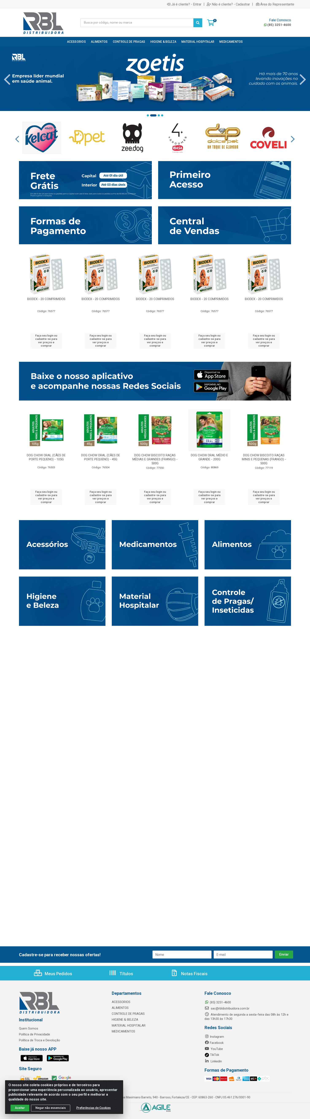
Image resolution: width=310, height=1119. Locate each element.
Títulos (126, 973)
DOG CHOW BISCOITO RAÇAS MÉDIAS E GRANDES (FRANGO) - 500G (155, 459)
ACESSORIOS (121, 1002)
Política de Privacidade (34, 1034)
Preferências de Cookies (93, 1108)
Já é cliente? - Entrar (186, 4)
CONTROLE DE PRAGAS (128, 1014)
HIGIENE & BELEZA (125, 1020)
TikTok (214, 1055)
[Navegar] (7, 79)
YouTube (216, 1049)
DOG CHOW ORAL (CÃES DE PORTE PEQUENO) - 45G (100, 457)
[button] (148, 115)
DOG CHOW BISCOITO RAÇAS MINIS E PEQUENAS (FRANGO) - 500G (264, 459)
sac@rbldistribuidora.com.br (229, 1008)
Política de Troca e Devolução (39, 1040)
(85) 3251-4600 (279, 25)
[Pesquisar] (197, 22)
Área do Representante (277, 4)
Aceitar (20, 1108)
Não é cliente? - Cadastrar (231, 4)
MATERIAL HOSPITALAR (129, 1025)
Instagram (217, 1037)
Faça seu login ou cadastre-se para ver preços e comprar (46, 340)
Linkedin (216, 1061)
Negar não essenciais (50, 1108)
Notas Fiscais (194, 973)
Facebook (217, 1043)
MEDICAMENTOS (123, 1031)
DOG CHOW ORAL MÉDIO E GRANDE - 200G (209, 457)
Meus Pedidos (58, 973)
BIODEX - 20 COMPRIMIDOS (46, 299)
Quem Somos (28, 1028)
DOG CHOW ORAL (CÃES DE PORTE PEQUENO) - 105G (46, 457)
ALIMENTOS (120, 1008)
